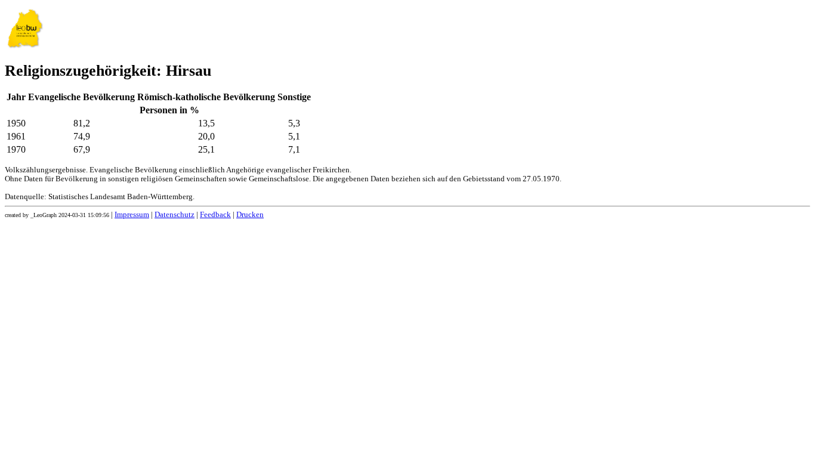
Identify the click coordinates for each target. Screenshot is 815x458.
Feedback (215, 215)
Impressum (132, 215)
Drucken (250, 215)
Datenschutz (175, 215)
